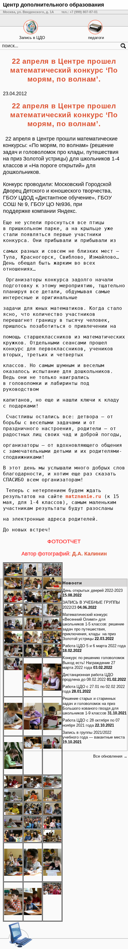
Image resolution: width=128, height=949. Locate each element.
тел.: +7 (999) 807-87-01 (79, 12)
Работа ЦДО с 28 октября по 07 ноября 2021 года (91, 722)
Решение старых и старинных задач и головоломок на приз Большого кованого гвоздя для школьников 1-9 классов (90, 705)
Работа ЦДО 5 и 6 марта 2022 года (94, 646)
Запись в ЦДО (32, 37)
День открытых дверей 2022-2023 (93, 590)
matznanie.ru (83, 496)
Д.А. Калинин (89, 554)
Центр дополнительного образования (53, 5)
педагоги (96, 37)
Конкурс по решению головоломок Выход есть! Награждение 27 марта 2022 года (93, 662)
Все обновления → (110, 756)
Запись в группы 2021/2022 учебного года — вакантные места (94, 734)
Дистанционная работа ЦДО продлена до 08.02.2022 (88, 677)
